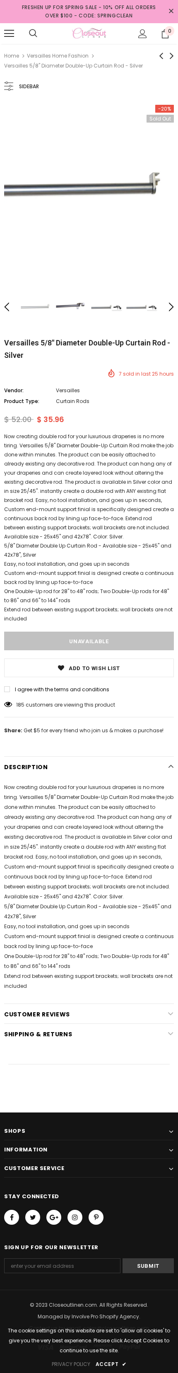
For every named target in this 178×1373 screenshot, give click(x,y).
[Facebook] (11, 1217)
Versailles (68, 390)
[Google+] (53, 1217)
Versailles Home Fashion (58, 55)
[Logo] (89, 33)
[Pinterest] (96, 1217)
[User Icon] (142, 33)
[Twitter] (32, 1217)
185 (20, 704)
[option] (89, 190)
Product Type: (21, 401)
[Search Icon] (33, 33)
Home (11, 55)
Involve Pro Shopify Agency (105, 1316)
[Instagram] (74, 1217)
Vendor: (14, 390)
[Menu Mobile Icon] (9, 34)
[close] (171, 11)
